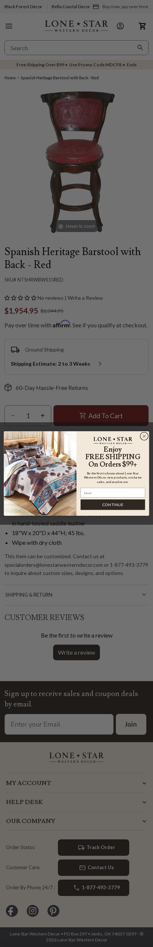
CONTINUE (112, 504)
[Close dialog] (144, 436)
